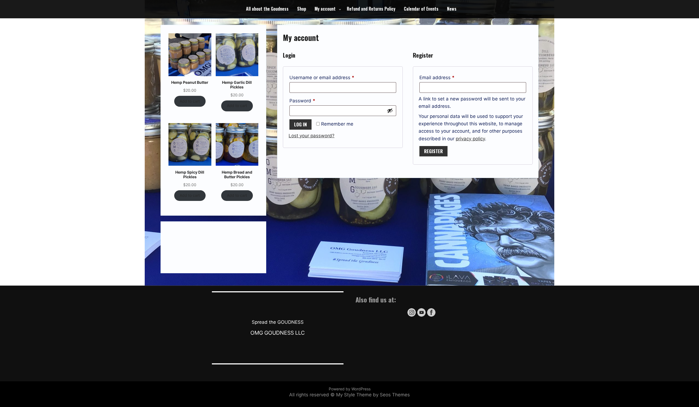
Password (312, 100)
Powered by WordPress (350, 389)
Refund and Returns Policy (371, 8)
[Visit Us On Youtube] (421, 315)
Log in (300, 124)
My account (325, 8)
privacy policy (470, 138)
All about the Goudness (267, 8)
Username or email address (331, 77)
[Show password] (390, 111)
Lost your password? (311, 135)
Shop (301, 8)
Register (433, 151)
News (452, 8)
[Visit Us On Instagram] (411, 315)
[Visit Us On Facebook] (431, 315)
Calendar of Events (421, 8)
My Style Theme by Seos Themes (373, 394)
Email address (446, 77)
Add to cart (190, 101)
